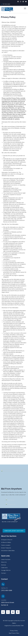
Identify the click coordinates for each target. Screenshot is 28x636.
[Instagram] (8, 612)
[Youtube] (13, 612)
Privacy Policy (14, 630)
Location (3, 600)
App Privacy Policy (14, 633)
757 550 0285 (6, 4)
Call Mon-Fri (4, 588)
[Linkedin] (18, 612)
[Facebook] (3, 612)
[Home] (11, 517)
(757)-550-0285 (6, 590)
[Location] (3, 596)
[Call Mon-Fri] (3, 584)
